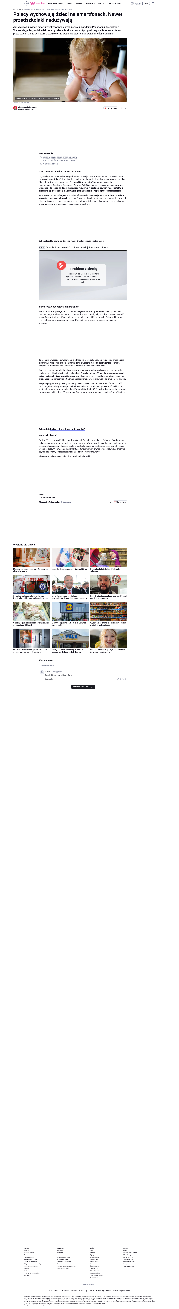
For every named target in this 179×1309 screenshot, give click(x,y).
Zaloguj (146, 3)
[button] (138, 3)
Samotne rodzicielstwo (30, 1261)
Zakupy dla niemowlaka (63, 1268)
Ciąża (69, 3)
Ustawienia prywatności (121, 1291)
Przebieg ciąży (94, 1259)
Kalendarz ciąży (94, 1257)
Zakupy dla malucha (128, 1266)
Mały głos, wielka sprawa (130, 1252)
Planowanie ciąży (55, 3)
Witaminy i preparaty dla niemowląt (67, 1266)
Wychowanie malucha (129, 1261)
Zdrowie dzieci (28, 1255)
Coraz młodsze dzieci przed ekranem (60, 157)
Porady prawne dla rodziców (32, 1273)
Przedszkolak (114, 3)
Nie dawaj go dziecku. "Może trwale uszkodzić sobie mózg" (77, 241)
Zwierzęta (26, 1268)
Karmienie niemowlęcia (63, 1257)
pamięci (46, 379)
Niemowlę (89, 3)
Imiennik (92, 1252)
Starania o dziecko (95, 1273)
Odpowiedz (49, 679)
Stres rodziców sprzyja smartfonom (59, 160)
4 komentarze (111, 108)
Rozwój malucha (127, 1264)
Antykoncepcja (94, 1277)
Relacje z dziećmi (29, 1257)
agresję (64, 386)
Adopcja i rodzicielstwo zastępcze (33, 1264)
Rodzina (26, 1250)
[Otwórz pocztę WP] (132, 3)
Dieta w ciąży (93, 1264)
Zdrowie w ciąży (94, 1261)
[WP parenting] (39, 3)
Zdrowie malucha (128, 1257)
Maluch (101, 3)
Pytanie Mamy (127, 1255)
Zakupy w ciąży (94, 1268)
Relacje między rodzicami (31, 1259)
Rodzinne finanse (29, 1252)
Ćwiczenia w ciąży (95, 1266)
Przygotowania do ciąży (96, 1275)
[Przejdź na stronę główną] (26, 5)
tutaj (63, 1305)
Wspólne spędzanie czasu (31, 1266)
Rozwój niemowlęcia (62, 1259)
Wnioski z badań (50, 164)
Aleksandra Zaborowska (27, 107)
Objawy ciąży (93, 1255)
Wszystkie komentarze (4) (82, 687)
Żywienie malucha (128, 1259)
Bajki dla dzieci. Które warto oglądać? (67, 429)
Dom (25, 1271)
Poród (78, 3)
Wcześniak (60, 1252)
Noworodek (60, 1255)
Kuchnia (26, 1275)
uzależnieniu (99, 365)
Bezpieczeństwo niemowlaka (65, 1264)
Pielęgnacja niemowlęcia (64, 1261)
